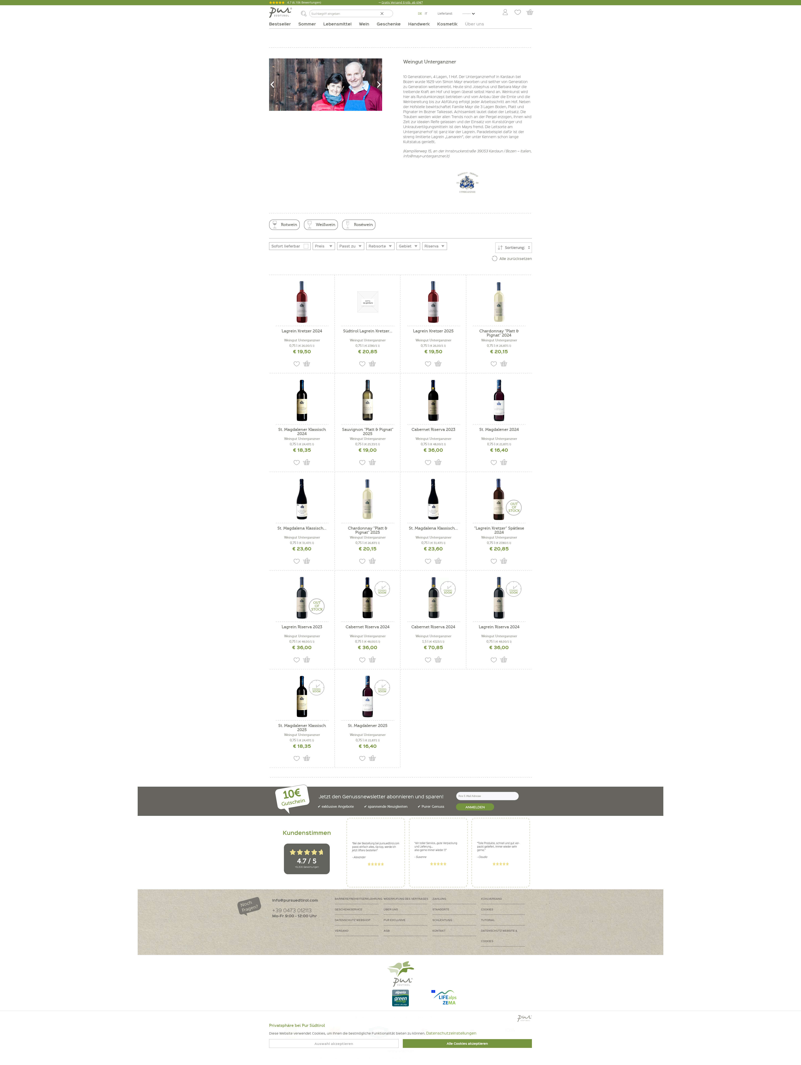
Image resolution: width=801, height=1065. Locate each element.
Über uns (391, 909)
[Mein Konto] (505, 12)
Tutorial (488, 920)
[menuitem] (505, 12)
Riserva (431, 246)
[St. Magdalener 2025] (367, 696)
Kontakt (439, 930)
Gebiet (405, 246)
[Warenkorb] (532, 12)
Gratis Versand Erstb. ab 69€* (402, 2)
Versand (341, 930)
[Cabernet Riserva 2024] (367, 598)
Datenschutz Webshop (352, 920)
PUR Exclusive (395, 920)
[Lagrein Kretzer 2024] (302, 302)
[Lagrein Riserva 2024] (499, 598)
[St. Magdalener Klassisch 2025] (302, 696)
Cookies (487, 909)
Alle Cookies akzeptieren (467, 1043)
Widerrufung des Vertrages (406, 898)
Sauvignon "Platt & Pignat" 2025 (367, 432)
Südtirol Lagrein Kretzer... (367, 331)
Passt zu (347, 246)
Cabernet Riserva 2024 (368, 627)
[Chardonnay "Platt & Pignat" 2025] (367, 499)
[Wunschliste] (518, 12)
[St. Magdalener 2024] (499, 400)
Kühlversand (491, 898)
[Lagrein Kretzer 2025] (433, 302)
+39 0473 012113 (292, 910)
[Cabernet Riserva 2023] (433, 400)
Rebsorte (377, 246)
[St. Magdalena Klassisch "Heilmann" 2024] (433, 499)
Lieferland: (445, 13)
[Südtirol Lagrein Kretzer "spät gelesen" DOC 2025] (367, 302)
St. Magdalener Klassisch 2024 (302, 432)
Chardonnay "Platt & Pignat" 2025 (367, 530)
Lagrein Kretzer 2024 (302, 331)
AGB (387, 930)
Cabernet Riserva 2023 (433, 430)
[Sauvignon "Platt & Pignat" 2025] (367, 400)
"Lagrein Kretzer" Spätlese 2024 (499, 530)
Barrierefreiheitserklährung (358, 898)
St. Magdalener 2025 (368, 726)
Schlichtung (442, 920)
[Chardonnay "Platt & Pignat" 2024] (499, 302)
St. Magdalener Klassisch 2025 (302, 728)
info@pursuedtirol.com (295, 900)
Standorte (440, 909)
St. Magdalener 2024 (499, 430)
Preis (319, 246)
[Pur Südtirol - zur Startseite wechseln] (280, 12)
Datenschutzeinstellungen (451, 1033)
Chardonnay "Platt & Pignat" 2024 (499, 333)
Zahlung (439, 898)
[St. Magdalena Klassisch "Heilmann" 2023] (302, 499)
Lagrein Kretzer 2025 (433, 331)
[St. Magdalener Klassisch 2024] (302, 400)
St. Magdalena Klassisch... (301, 528)
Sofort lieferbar (285, 246)
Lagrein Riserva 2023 (302, 627)
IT (426, 13)
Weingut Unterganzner (302, 340)
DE (420, 13)
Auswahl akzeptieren (333, 1043)
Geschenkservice (348, 909)
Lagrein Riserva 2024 (499, 627)
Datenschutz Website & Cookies (499, 936)
